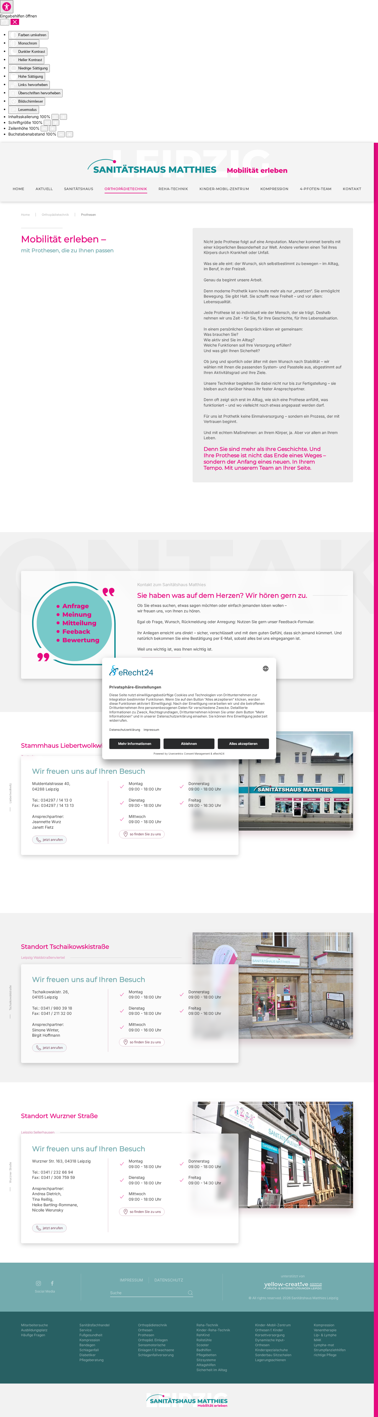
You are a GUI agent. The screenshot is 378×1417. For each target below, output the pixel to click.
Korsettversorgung (269, 1335)
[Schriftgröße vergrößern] (55, 123)
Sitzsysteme (206, 1360)
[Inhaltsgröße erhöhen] (63, 117)
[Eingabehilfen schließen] (15, 22)
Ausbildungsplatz (34, 1330)
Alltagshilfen (206, 1365)
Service (85, 1330)
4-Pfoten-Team (316, 189)
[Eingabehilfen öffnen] (6, 6)
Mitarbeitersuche (34, 1325)
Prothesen (146, 1335)
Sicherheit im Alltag (211, 1370)
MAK (317, 1340)
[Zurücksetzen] (4, 22)
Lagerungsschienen (270, 1360)
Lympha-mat (324, 1345)
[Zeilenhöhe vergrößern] (52, 128)
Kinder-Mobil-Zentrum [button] (224, 189)
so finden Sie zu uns (145, 834)
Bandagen (87, 1345)
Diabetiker (87, 1355)
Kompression (89, 1340)
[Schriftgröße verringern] (47, 123)
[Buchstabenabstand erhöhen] (69, 134)
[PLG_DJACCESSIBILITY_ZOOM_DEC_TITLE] (55, 117)
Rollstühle (204, 1340)
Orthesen (145, 1330)
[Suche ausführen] (190, 1293)
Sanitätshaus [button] (78, 189)
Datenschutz (168, 1280)
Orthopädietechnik (152, 1325)
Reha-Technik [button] (173, 189)
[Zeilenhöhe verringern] (44, 128)
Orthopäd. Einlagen (153, 1340)
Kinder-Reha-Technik (213, 1330)
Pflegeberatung (91, 1360)
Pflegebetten (206, 1355)
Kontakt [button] (352, 189)
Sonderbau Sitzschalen (273, 1355)
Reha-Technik (207, 1325)
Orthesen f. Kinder (269, 1330)
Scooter (202, 1345)
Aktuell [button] (44, 189)
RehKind (202, 1335)
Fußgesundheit (90, 1335)
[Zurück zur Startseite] (187, 164)
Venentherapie (325, 1330)
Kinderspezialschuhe (271, 1350)
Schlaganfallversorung (156, 1355)
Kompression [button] (274, 189)
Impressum (131, 1280)
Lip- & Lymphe (325, 1335)
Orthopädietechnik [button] (126, 189)
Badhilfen (203, 1350)
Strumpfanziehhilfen (330, 1350)
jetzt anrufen (53, 840)
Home (18, 189)
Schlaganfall (89, 1350)
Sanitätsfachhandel (94, 1325)
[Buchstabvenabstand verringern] (61, 134)
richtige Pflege (325, 1355)
